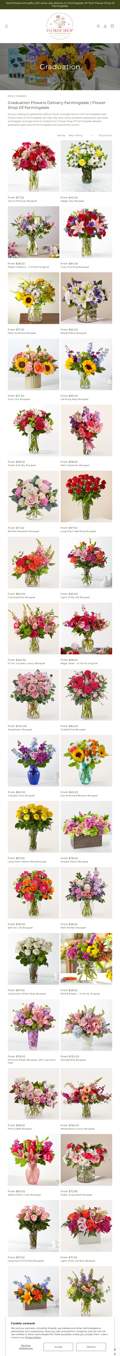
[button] (6, 26)
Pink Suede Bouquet (20, 1128)
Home (11, 96)
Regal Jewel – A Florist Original (79, 663)
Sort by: (61, 135)
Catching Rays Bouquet (75, 399)
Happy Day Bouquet (72, 201)
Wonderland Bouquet (73, 1059)
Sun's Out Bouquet (19, 399)
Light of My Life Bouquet (75, 597)
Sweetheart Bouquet (20, 729)
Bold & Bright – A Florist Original (80, 993)
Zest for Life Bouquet (20, 927)
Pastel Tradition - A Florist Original (28, 267)
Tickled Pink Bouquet (73, 729)
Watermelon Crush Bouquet (24, 1194)
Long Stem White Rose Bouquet (27, 993)
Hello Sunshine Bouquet (22, 333)
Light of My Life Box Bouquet (78, 1260)
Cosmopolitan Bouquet (21, 597)
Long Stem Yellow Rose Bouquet (27, 861)
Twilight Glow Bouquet (21, 795)
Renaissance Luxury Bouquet (78, 1128)
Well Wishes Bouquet (73, 927)
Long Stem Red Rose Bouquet (78, 531)
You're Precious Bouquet (22, 201)
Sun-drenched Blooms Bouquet (79, 795)
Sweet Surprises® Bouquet (76, 1194)
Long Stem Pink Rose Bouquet (26, 1260)
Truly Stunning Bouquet (75, 267)
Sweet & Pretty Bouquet (22, 465)
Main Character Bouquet (75, 465)
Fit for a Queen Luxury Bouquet (26, 663)
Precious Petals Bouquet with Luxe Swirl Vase (32, 1061)
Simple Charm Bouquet (74, 861)
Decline (91, 1346)
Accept (58, 1346)
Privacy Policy (33, 1337)
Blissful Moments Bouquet (23, 531)
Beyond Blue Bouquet (74, 333)
